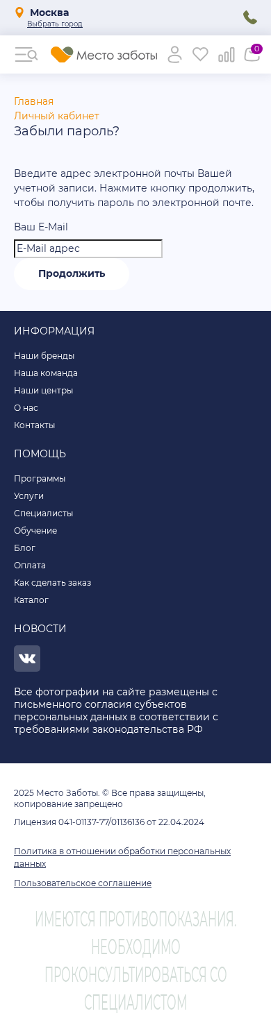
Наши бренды (44, 355)
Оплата (30, 565)
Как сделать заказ (52, 582)
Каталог (31, 600)
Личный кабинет (56, 116)
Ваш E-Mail (41, 227)
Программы (39, 478)
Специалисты (43, 513)
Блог (24, 548)
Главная (34, 101)
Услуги (29, 496)
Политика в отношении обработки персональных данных (122, 857)
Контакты (34, 425)
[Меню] (27, 54)
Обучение (35, 530)
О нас (26, 407)
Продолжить (71, 273)
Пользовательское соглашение (82, 883)
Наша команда (46, 373)
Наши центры (43, 390)
